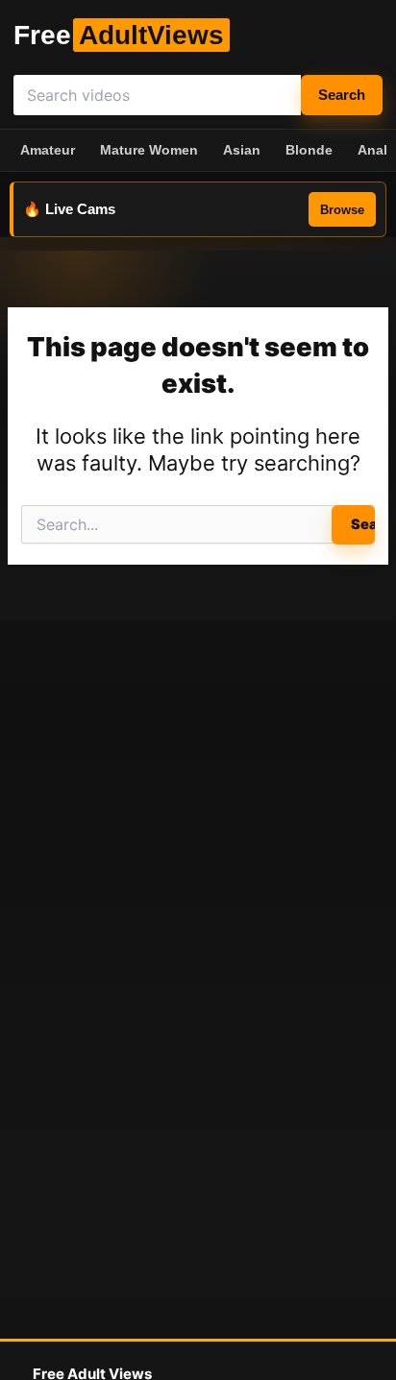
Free (118, 35)
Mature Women (149, 149)
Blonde (309, 149)
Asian (241, 149)
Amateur (47, 149)
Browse (342, 210)
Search (341, 95)
